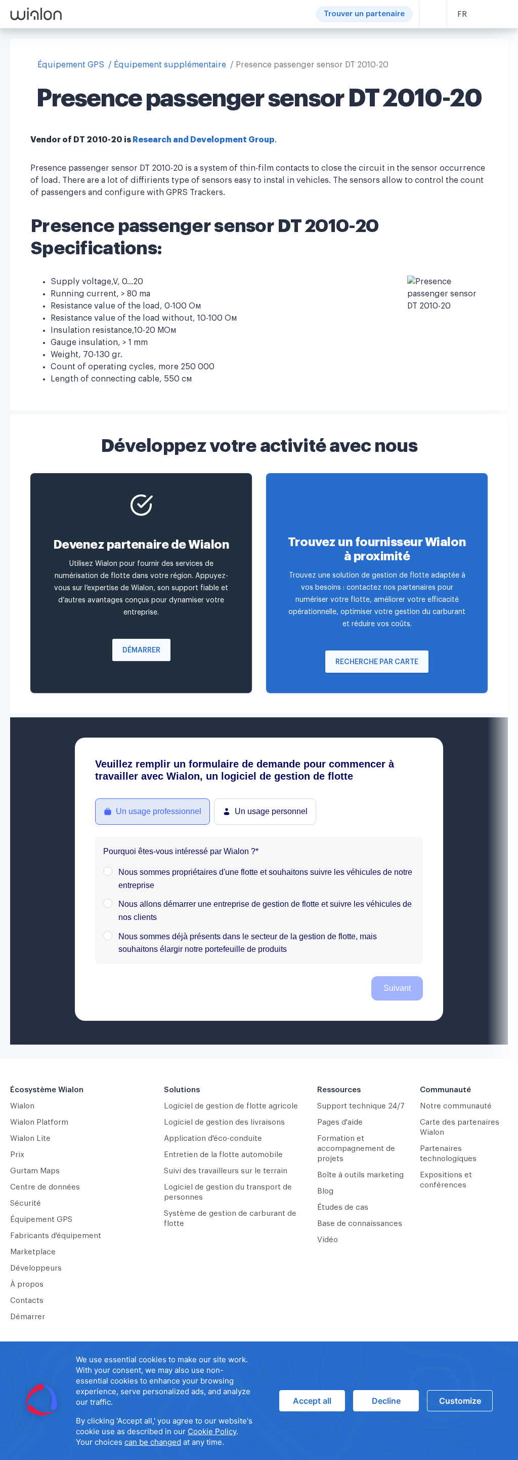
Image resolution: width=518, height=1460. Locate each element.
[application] (259, 1400)
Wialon (22, 1106)
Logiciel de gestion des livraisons (224, 1122)
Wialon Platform (39, 1122)
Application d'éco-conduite (213, 1138)
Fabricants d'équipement (55, 1236)
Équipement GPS (70, 65)
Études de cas (342, 1207)
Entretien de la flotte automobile (223, 1155)
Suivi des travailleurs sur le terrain (225, 1171)
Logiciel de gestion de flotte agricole (231, 1106)
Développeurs (36, 1268)
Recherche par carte (376, 662)
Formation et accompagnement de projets (356, 1149)
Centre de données (45, 1187)
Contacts (27, 1300)
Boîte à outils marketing (360, 1175)
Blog (325, 1191)
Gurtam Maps (35, 1171)
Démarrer (141, 650)
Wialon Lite (30, 1138)
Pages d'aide (340, 1122)
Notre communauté (456, 1106)
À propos (27, 1284)
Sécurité (25, 1203)
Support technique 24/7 (361, 1106)
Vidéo (327, 1240)
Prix (17, 1155)
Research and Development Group (204, 140)
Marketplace (33, 1252)
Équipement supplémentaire (170, 65)
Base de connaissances (359, 1223)
